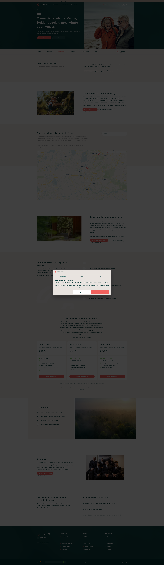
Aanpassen (81, 292)
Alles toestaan (100, 292)
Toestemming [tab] (63, 276)
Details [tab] (82, 276)
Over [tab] (101, 276)
